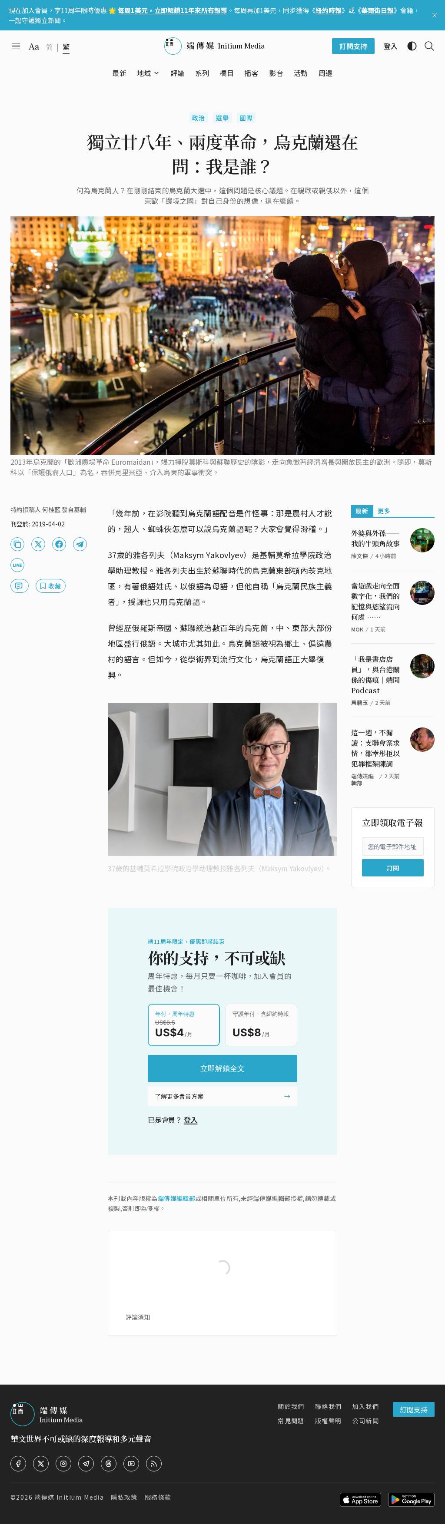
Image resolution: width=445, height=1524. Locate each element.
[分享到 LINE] (17, 565)
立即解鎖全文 (222, 1068)
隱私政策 (124, 1497)
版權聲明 (328, 1420)
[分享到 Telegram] (80, 544)
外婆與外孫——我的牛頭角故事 (375, 538)
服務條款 (158, 1497)
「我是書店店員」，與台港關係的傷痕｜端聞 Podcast (375, 674)
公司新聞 (365, 1420)
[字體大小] (34, 46)
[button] (144, 73)
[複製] (17, 544)
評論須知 (138, 1316)
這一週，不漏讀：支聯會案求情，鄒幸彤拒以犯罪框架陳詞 (375, 748)
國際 (246, 117)
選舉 (222, 117)
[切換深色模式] (408, 46)
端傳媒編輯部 (176, 1198)
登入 (191, 1119)
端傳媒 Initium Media (69, 1497)
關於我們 (291, 1406)
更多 (384, 510)
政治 (199, 117)
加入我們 (365, 1406)
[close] (435, 15)
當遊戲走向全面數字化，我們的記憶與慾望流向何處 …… (375, 601)
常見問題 (291, 1420)
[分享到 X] (38, 544)
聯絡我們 (328, 1406)
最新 (362, 510)
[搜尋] (426, 46)
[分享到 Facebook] (59, 544)
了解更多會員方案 (179, 1096)
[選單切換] (156, 72)
